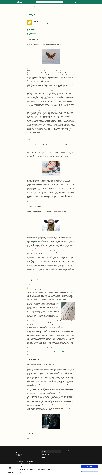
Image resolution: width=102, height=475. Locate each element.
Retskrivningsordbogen (70, 450)
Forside (17, 6)
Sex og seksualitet (32, 33)
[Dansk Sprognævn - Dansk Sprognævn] (19, 2)
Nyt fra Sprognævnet (23, 6)
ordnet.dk (70, 85)
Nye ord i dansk (69, 452)
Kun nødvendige (89, 470)
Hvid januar (31, 30)
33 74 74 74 (25, 459)
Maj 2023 (29, 6)
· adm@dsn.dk (30, 461)
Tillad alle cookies (89, 466)
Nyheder (76, 2)
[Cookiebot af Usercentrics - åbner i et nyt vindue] (10, 473)
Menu (69, 2)
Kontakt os (84, 2)
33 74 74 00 (26, 461)
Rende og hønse (32, 29)
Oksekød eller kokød (33, 32)
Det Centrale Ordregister (70, 456)
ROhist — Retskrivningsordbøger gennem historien (75, 454)
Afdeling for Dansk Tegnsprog (24, 463)
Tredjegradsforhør (32, 34)
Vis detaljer (20, 472)
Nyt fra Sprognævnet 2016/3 (58, 351)
